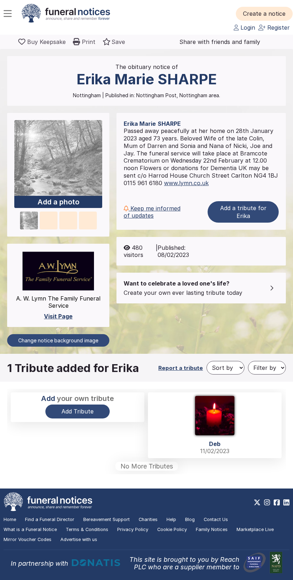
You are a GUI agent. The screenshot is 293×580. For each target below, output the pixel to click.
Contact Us (216, 519)
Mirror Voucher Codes (27, 539)
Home (10, 519)
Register (277, 27)
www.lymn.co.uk (186, 183)
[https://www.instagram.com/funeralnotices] (267, 502)
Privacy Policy (132, 529)
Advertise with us (78, 539)
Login (247, 27)
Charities (148, 519)
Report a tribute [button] (180, 368)
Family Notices (212, 529)
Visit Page (58, 316)
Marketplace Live (255, 529)
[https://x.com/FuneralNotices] (257, 502)
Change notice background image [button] (58, 340)
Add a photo (58, 202)
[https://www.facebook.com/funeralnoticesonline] (277, 502)
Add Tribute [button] (77, 411)
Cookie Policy (172, 529)
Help (171, 519)
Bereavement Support (106, 519)
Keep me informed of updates (152, 212)
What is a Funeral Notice (30, 529)
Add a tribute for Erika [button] (243, 211)
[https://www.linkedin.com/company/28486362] (286, 502)
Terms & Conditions (87, 529)
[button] (264, 13)
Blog (190, 519)
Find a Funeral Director (49, 519)
